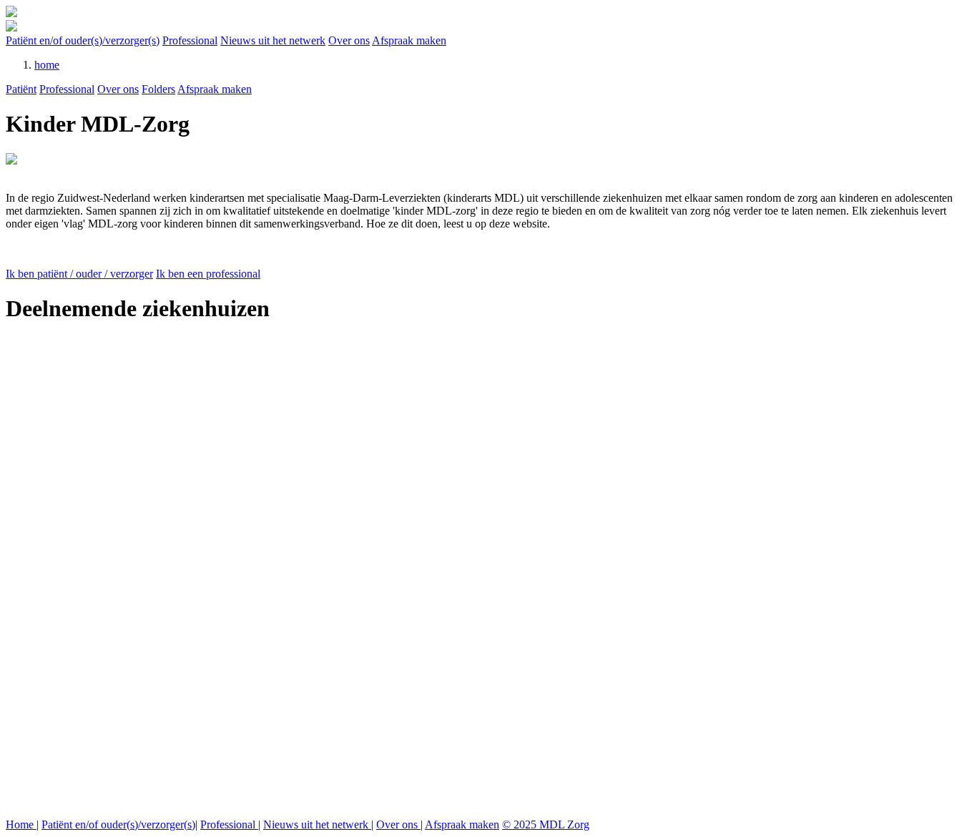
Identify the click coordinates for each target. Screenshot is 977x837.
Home (21, 824)
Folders (158, 89)
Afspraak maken (409, 40)
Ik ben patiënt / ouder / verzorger (79, 274)
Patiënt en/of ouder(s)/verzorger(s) (82, 40)
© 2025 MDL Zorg (545, 824)
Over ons (349, 40)
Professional (189, 40)
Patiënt (21, 89)
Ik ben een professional (208, 274)
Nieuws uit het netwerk (272, 40)
